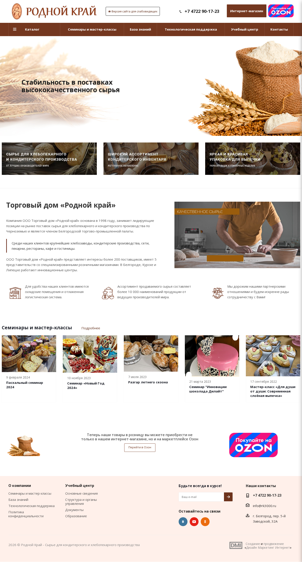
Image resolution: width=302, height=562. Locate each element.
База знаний (18, 499)
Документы (74, 509)
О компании (19, 485)
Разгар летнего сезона (148, 382)
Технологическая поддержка (31, 505)
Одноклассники (205, 521)
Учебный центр (79, 485)
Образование (76, 516)
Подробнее (90, 328)
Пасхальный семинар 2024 (24, 384)
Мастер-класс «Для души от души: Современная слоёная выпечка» (272, 391)
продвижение (274, 544)
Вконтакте (183, 521)
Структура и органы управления (81, 501)
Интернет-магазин (246, 11)
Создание (253, 544)
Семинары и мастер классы (29, 493)
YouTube (194, 521)
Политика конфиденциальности (26, 514)
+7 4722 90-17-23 (202, 11)
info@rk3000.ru (264, 505)
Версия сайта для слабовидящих (134, 11)
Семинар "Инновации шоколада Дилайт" (208, 388)
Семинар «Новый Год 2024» (86, 385)
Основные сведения (81, 493)
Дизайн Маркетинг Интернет (235, 545)
